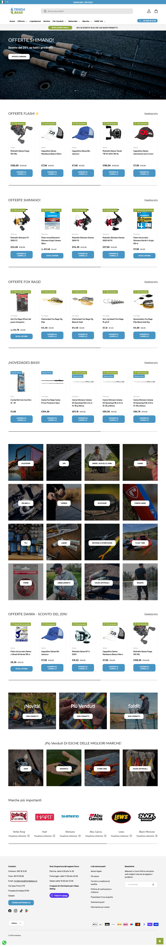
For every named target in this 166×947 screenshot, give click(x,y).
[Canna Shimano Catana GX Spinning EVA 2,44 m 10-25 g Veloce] (114, 382)
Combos (64, 503)
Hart (44, 831)
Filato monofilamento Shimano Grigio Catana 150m (51, 240)
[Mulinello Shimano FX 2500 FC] (22, 220)
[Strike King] (19, 817)
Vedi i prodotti (32, 716)
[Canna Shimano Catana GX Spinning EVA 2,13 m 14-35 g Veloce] (144, 382)
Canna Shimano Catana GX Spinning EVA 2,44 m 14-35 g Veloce (82, 403)
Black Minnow (147, 831)
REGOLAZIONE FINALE (60, 28)
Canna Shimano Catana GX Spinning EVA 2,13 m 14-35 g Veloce (143, 403)
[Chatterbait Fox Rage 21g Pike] (52, 301)
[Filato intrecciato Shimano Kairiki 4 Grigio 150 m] (144, 220)
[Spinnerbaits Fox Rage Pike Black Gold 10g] (144, 301)
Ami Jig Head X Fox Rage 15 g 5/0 (113, 320)
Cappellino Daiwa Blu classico (81, 152)
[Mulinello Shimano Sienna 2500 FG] (83, 220)
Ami (64, 463)
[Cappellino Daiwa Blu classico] (83, 133)
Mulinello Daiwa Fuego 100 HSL (20, 152)
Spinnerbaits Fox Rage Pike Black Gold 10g (143, 320)
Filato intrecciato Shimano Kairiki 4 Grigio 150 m (143, 240)
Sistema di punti (98, 902)
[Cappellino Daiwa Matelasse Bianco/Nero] (52, 133)
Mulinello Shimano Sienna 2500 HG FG (113, 239)
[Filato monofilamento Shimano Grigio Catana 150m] (52, 220)
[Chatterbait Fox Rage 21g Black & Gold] (83, 301)
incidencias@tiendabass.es (25, 881)
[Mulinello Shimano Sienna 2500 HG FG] (114, 220)
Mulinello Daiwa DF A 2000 (81, 653)
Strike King (19, 831)
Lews (121, 831)
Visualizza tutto (151, 113)
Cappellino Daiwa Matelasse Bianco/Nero (51, 152)
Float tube (140, 543)
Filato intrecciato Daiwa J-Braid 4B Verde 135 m (21, 653)
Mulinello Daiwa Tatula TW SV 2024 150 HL (112, 152)
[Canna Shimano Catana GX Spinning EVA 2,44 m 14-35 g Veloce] (83, 382)
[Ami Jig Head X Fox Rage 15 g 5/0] (114, 301)
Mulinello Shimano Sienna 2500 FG (83, 239)
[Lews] (121, 817)
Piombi (25, 583)
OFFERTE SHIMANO (19, 56)
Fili (26, 543)
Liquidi (64, 543)
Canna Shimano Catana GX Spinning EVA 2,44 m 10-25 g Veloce (113, 403)
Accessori (25, 463)
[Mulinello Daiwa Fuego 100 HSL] (22, 133)
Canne (140, 463)
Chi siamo (95, 876)
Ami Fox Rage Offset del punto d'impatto (21, 320)
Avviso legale (96, 871)
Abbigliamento (64, 583)
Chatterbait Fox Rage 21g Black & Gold (82, 320)
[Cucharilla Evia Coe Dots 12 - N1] (22, 382)
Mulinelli (26, 503)
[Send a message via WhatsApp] (4, 943)
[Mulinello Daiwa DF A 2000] (83, 634)
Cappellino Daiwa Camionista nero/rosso (143, 152)
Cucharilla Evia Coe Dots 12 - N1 (21, 401)
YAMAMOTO (64, 769)
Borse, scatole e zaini (102, 463)
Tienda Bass (17, 935)
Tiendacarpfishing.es (21, 903)
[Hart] (44, 817)
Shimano (70, 831)
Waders (140, 583)
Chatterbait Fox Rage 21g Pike (51, 320)
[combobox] (87, 11)
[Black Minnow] (147, 817)
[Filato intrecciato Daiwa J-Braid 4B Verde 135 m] (22, 634)
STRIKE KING (102, 769)
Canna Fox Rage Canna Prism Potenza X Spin (50, 401)
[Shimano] (70, 817)
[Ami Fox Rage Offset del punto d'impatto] (22, 301)
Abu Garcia (96, 831)
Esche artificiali (102, 583)
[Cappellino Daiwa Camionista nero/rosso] (144, 133)
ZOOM (26, 769)
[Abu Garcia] (95, 817)
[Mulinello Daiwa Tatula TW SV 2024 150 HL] (114, 133)
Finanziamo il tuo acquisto (102, 897)
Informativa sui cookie (100, 907)
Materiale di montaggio (102, 543)
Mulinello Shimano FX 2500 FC (20, 239)
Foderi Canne (140, 503)
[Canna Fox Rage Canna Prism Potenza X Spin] (52, 382)
